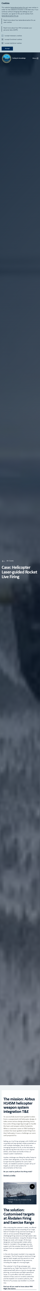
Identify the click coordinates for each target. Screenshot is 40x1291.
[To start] (6, 58)
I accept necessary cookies (13, 36)
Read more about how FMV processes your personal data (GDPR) (17, 29)
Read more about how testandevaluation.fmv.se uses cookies (19, 21)
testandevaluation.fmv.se (19, 7)
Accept (7, 48)
